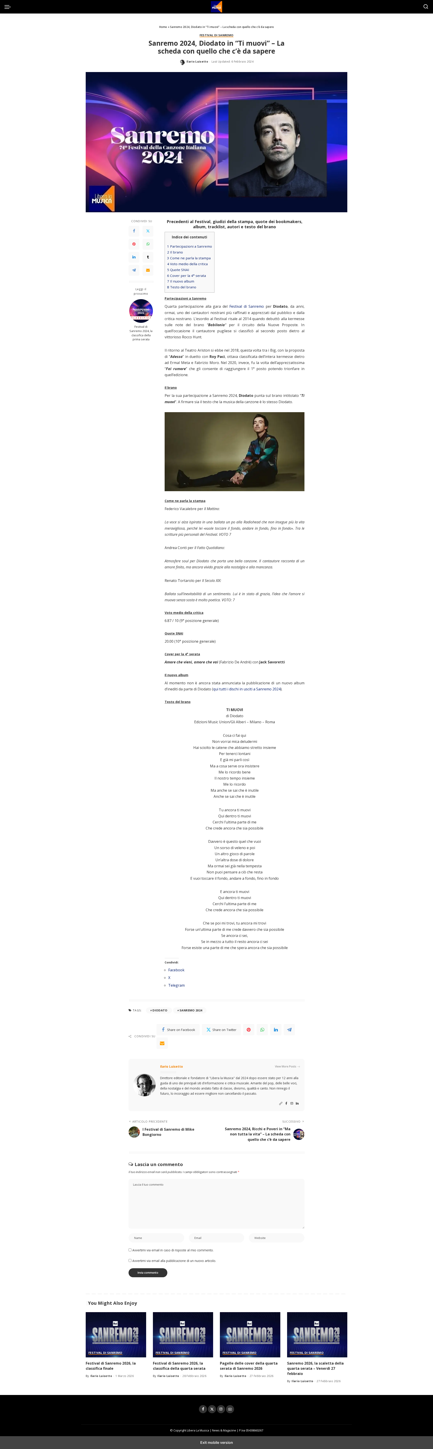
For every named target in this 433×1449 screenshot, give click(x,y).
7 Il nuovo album (180, 281)
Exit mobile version (216, 1442)
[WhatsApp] (148, 244)
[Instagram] (292, 1103)
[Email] (148, 270)
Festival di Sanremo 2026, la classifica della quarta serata (179, 1366)
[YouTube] (230, 1409)
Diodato (159, 1010)
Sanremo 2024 (191, 1010)
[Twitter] (148, 231)
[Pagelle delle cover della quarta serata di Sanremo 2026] (250, 1334)
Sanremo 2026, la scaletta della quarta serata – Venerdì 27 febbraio (315, 1368)
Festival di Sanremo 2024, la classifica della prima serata (140, 333)
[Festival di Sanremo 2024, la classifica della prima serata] (141, 311)
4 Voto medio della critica (187, 264)
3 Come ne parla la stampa (189, 258)
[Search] (425, 7)
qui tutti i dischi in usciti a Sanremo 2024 (247, 689)
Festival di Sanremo (217, 35)
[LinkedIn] (134, 257)
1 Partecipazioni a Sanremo (189, 246)
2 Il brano (175, 252)
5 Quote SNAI (178, 269)
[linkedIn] (275, 1029)
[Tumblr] (148, 257)
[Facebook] (134, 231)
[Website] (280, 1103)
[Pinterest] (134, 244)
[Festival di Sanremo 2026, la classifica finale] (116, 1334)
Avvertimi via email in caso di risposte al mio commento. (173, 1250)
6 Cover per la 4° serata (186, 275)
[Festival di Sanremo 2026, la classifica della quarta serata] (183, 1334)
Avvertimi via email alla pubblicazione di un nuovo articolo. (174, 1261)
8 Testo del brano (181, 287)
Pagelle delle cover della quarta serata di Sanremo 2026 (249, 1366)
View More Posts (285, 1066)
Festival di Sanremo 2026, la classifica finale (111, 1366)
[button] (9, 7)
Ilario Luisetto (197, 61)
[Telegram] (134, 270)
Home (163, 27)
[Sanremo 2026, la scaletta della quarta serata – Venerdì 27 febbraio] (317, 1334)
